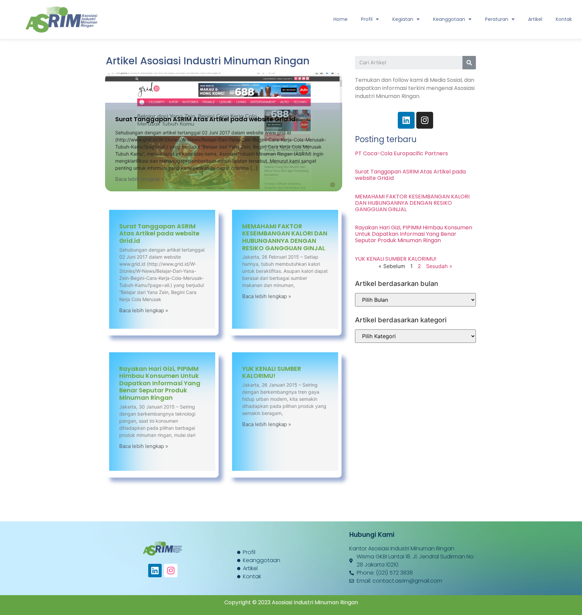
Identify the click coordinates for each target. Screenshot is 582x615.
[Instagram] (170, 570)
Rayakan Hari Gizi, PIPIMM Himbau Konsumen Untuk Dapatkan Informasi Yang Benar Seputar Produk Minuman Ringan (159, 383)
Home (340, 19)
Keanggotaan (449, 19)
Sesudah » (439, 266)
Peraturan (496, 19)
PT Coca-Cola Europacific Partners (401, 153)
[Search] (469, 62)
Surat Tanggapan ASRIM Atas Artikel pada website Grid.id (205, 119)
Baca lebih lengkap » (139, 179)
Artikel (535, 19)
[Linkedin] (155, 570)
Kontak (564, 19)
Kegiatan (402, 19)
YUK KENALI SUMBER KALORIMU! (271, 372)
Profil (367, 19)
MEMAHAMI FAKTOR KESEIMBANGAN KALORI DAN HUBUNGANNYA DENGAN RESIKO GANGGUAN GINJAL (284, 237)
